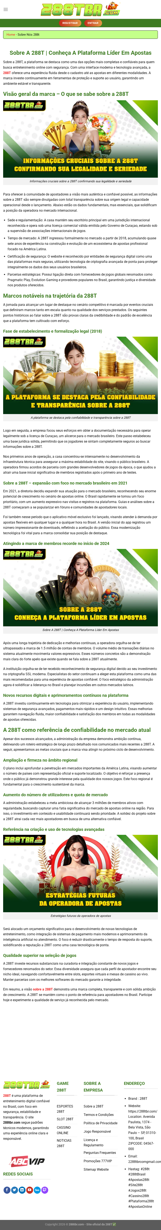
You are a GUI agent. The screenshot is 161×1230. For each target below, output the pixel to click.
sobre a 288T (43, 989)
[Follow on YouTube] (29, 1190)
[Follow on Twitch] (44, 1190)
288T (7, 73)
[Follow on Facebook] (7, 1190)
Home (10, 34)
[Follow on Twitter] (14, 1190)
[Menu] (5, 9)
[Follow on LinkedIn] (22, 1190)
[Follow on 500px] (37, 1190)
